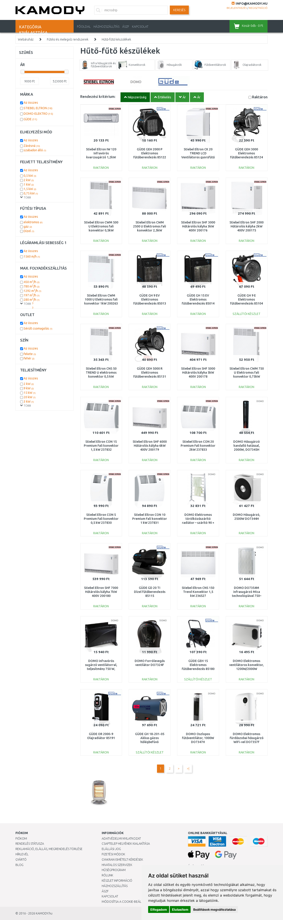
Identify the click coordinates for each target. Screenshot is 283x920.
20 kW (30, 397)
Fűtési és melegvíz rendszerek (67, 39)
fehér (29, 358)
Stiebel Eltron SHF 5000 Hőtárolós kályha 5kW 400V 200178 (198, 372)
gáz (28, 226)
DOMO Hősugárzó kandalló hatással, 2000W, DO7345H (246, 445)
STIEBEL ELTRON (38, 108)
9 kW (29, 388)
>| (188, 768)
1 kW (29, 184)
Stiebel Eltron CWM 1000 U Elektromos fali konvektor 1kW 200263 (101, 299)
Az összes (31, 102)
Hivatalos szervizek (117, 865)
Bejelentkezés (237, 7)
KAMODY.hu (44, 913)
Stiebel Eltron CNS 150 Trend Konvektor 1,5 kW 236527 (198, 592)
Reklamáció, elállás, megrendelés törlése (48, 849)
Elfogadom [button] (158, 909)
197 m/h (32, 295)
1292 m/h (32, 291)
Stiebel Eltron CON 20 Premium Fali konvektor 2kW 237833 (198, 445)
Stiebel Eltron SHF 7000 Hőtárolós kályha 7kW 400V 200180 (101, 592)
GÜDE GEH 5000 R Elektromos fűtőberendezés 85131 (149, 372)
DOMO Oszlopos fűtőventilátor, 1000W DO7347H (198, 738)
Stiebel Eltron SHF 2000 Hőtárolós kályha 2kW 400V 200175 (246, 226)
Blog (19, 865)
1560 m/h (32, 256)
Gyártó (21, 859)
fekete (30, 354)
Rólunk (107, 875)
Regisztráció (258, 7)
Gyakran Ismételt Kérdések (122, 859)
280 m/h (32, 299)
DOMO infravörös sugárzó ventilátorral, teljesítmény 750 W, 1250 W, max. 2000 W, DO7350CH (101, 669)
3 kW (29, 401)
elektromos (33, 222)
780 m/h (32, 286)
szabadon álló (35, 150)
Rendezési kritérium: (97, 96)
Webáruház (26, 39)
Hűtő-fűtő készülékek (116, 39)
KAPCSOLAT (140, 26)
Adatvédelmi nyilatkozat (121, 838)
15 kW (30, 392)
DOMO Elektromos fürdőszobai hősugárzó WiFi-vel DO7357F (247, 738)
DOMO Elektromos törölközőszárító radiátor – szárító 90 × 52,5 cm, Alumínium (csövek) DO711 (198, 523)
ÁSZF (125, 26)
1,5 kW (30, 189)
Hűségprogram (114, 870)
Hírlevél (22, 854)
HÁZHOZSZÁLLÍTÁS (106, 26)
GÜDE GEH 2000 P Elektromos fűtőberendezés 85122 (149, 153)
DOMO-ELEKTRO (38, 113)
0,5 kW (30, 175)
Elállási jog (111, 849)
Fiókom (21, 838)
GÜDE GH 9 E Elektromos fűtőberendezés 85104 (246, 299)
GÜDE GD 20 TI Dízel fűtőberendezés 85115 (149, 592)
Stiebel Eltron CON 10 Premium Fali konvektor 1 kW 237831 (149, 518)
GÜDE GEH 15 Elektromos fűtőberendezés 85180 (198, 665)
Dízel (29, 231)
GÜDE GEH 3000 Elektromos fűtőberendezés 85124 (246, 153)
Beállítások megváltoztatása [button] (214, 909)
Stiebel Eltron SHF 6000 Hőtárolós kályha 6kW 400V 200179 (150, 445)
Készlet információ (117, 880)
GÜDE (30, 119)
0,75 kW (31, 193)
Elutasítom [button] (180, 909)
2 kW (29, 180)
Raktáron (260, 97)
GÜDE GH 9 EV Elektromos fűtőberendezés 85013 (149, 299)
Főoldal (84, 26)
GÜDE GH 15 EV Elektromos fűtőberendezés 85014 (198, 299)
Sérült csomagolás (38, 328)
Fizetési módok (113, 854)
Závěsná (32, 146)
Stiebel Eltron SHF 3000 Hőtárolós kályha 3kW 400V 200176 (198, 226)
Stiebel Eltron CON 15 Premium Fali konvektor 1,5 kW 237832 (101, 445)
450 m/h (32, 282)
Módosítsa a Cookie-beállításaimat (129, 901)
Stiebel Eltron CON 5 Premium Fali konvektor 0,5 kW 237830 (101, 518)
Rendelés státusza (29, 843)
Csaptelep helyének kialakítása (126, 843)
